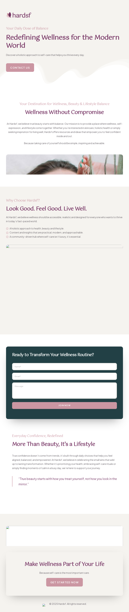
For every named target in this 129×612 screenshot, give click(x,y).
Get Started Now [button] (64, 582)
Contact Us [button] (20, 67)
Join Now (64, 405)
